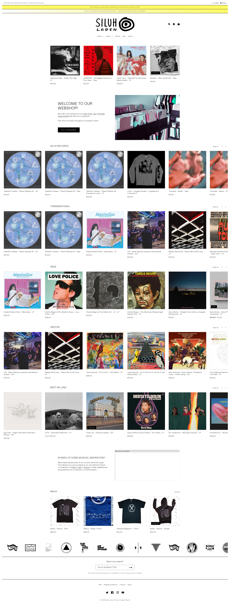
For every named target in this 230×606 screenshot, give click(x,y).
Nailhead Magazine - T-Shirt (128, 529)
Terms (129, 585)
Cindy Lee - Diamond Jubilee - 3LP (99, 433)
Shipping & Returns (110, 585)
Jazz (95, 114)
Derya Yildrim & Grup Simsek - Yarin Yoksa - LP (145, 433)
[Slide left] (222, 146)
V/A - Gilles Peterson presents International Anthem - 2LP (144, 253)
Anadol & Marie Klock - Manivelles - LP (101, 252)
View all (215, 147)
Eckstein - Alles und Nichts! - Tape (163, 78)
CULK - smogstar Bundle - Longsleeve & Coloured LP (143, 192)
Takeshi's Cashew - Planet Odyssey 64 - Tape (62, 191)
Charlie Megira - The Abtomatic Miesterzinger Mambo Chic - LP (145, 313)
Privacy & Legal (119, 600)
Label (216, 3)
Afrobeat (101, 114)
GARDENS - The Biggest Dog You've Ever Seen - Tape (98, 79)
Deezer (87, 467)
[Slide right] (226, 146)
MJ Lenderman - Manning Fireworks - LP (185, 433)
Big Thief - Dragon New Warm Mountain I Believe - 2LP (20, 434)
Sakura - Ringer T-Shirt (93, 529)
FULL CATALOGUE (68, 130)
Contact (122, 585)
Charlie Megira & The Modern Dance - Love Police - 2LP (62, 313)
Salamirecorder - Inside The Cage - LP (64, 79)
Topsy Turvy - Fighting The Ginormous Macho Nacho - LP (131, 79)
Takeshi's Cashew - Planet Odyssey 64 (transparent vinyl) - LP (101, 192)
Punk (90, 114)
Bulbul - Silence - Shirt (59, 529)
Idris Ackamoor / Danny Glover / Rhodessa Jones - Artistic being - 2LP (185, 373)
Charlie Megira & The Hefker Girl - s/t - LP (102, 312)
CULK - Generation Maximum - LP (58, 433)
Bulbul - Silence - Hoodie (159, 529)
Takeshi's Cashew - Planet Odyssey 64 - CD (21, 191)
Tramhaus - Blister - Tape (178, 191)
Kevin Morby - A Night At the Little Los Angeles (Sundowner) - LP (187, 313)
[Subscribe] (130, 567)
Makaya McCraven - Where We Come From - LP (186, 253)
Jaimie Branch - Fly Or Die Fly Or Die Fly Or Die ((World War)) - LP (146, 373)
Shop (224, 3)
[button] (100, 36)
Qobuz (73, 467)
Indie (85, 114)
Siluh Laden (109, 600)
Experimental (63, 116)
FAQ (100, 585)
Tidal (79, 467)
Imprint (128, 600)
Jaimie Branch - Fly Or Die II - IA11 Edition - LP (104, 372)
